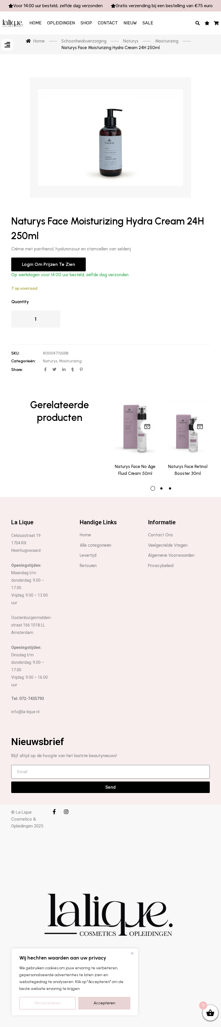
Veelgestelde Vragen (168, 545)
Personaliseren (48, 1003)
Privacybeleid (161, 565)
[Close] (132, 953)
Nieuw (130, 23)
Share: (17, 369)
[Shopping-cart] (216, 23)
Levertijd (88, 555)
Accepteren (104, 1003)
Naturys (50, 361)
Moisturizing (70, 361)
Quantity (20, 301)
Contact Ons (160, 534)
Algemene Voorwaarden (171, 555)
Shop (86, 23)
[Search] (198, 23)
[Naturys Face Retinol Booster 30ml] (188, 428)
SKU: (15, 353)
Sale (147, 23)
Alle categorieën (95, 545)
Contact (108, 23)
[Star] (207, 23)
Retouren (88, 565)
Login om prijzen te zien (48, 264)
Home (35, 23)
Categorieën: (23, 361)
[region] (75, 982)
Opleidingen (61, 23)
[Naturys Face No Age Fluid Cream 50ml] (135, 428)
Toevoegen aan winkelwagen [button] (147, 427)
